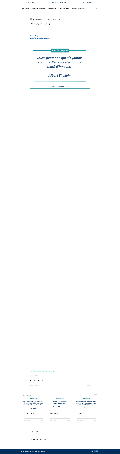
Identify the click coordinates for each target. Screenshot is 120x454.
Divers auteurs (52, 8)
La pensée (80, 414)
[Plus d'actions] (89, 19)
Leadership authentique (38, 8)
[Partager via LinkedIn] (38, 380)
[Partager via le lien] (42, 380)
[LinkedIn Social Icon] (92, 451)
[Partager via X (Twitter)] (34, 380)
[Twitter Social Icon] (97, 451)
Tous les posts (25, 8)
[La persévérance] (33, 404)
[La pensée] (86, 404)
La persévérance (29, 414)
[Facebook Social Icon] (95, 451)
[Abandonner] (60, 404)
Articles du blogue (64, 8)
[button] (97, 4)
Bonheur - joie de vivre (78, 8)
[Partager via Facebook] (30, 380)
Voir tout (96, 394)
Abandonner (54, 414)
